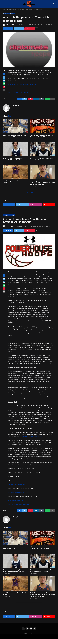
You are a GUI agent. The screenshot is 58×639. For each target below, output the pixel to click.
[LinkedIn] (4, 80)
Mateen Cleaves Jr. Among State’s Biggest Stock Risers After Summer (13, 159)
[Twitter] (4, 77)
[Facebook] (4, 74)
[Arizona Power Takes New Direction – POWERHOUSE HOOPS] (29, 251)
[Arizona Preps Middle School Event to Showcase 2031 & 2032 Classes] (42, 126)
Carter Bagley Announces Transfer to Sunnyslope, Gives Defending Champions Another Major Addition (42, 182)
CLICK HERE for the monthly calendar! (31, 436)
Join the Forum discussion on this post (19, 92)
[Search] (54, 3)
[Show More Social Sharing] (36, 28)
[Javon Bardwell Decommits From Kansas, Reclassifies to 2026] (15, 126)
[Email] (4, 90)
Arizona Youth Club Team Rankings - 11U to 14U (22, 84)
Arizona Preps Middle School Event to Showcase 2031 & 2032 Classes (41, 136)
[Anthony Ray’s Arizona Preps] (29, 3)
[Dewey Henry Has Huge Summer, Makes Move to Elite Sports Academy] (42, 149)
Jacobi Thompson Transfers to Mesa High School (15, 181)
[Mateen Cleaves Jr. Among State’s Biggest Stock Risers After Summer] (15, 149)
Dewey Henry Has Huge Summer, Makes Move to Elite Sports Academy (42, 159)
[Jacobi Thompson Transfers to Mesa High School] (15, 172)
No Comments (42, 24)
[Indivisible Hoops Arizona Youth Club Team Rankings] (29, 49)
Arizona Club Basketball (9, 13)
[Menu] (4, 3)
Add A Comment (29, 192)
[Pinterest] (4, 87)
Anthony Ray (10, 24)
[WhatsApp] (4, 83)
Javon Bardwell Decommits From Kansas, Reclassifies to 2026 (15, 136)
